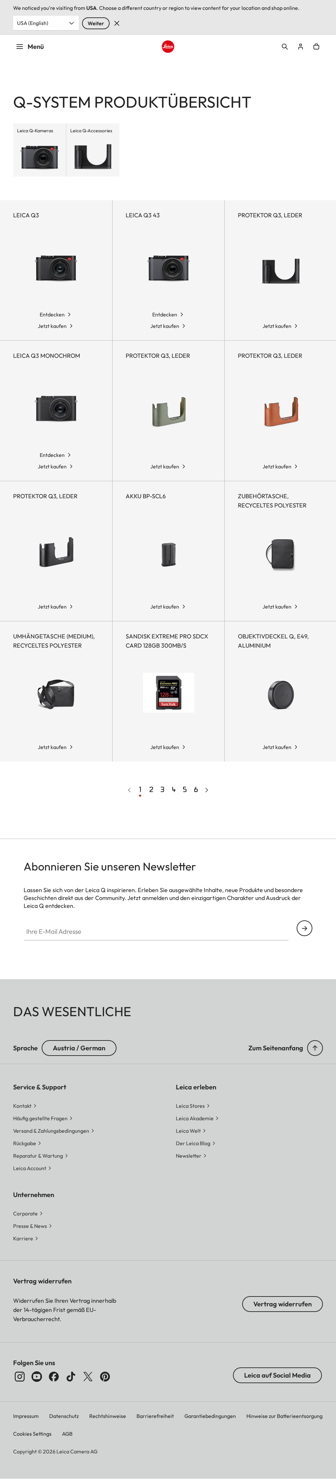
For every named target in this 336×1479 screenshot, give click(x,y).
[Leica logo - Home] (168, 46)
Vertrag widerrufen (282, 1304)
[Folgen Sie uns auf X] (87, 1376)
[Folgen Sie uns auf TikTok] (70, 1376)
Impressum (26, 1416)
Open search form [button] (284, 46)
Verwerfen (117, 23)
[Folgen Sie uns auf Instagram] (19, 1376)
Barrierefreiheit (155, 1416)
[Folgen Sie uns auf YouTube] (36, 1376)
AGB (67, 1433)
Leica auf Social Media (277, 1375)
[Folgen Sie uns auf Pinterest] (105, 1376)
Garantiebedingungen (210, 1416)
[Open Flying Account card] (300, 46)
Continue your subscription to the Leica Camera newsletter (304, 928)
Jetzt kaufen (52, 326)
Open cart (316, 46)
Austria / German (79, 1048)
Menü (36, 46)
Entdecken (52, 314)
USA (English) (32, 23)
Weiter (96, 23)
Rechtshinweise (107, 1416)
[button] (315, 1048)
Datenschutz (64, 1416)
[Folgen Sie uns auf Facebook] (53, 1376)
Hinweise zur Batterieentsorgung (284, 1416)
